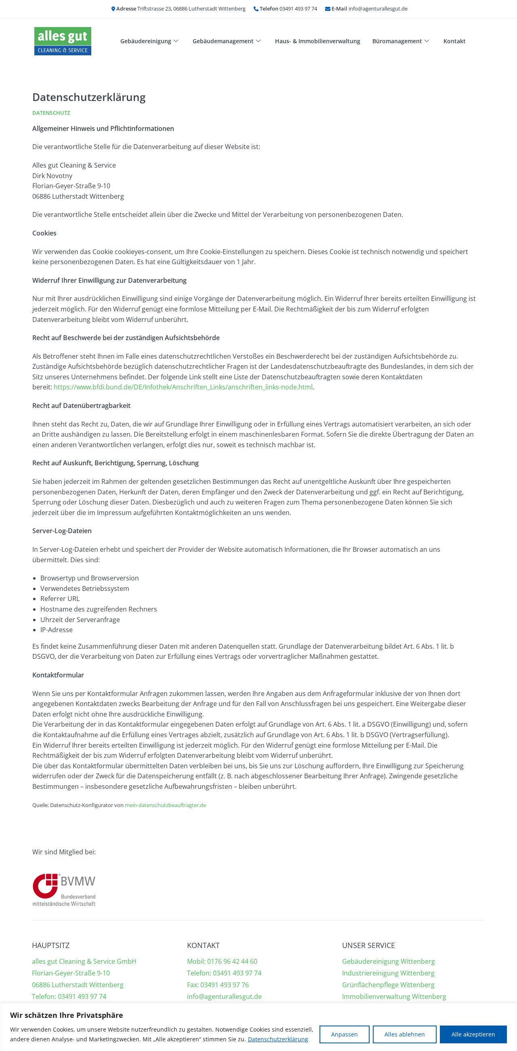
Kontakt (454, 41)
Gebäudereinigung (145, 41)
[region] (258, 1027)
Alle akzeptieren (473, 1034)
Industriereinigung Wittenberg (388, 973)
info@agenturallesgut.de (224, 996)
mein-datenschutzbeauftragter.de (165, 805)
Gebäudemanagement (223, 41)
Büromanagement (397, 41)
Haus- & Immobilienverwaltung (317, 41)
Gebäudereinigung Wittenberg (388, 961)
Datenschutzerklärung (278, 1039)
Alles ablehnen (405, 1034)
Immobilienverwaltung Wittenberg (394, 996)
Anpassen (344, 1034)
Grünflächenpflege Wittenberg (388, 984)
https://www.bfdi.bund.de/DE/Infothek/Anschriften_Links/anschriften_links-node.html (183, 387)
